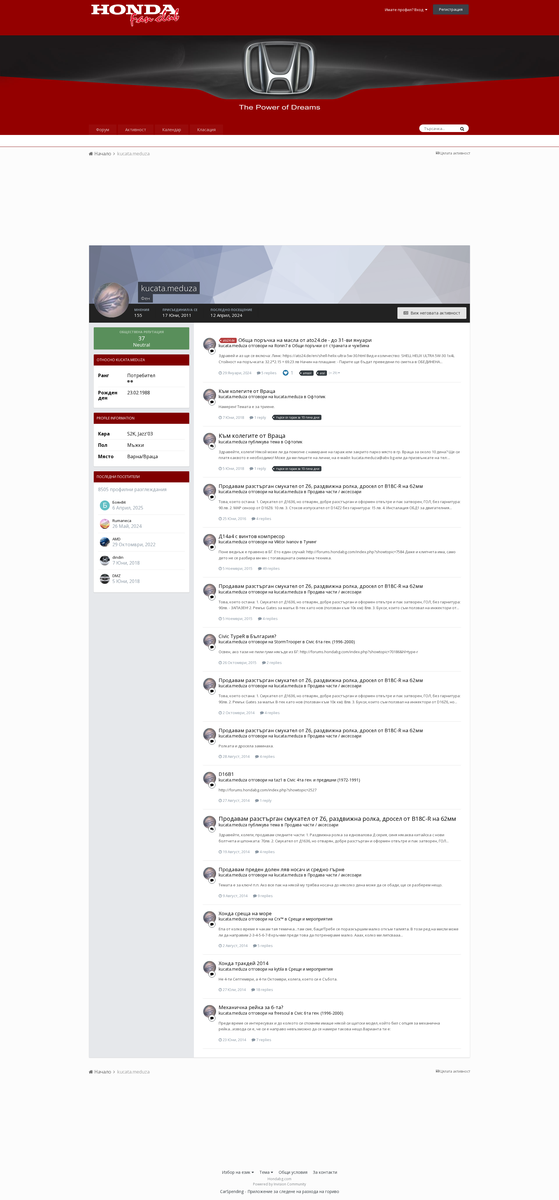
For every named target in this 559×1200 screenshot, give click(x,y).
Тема (265, 1172)
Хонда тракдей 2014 (243, 963)
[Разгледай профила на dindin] (105, 560)
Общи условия (293, 1172)
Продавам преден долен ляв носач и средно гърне (281, 869)
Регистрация (451, 9)
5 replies (269, 372)
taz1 (278, 780)
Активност (135, 129)
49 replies (271, 568)
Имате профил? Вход (405, 9)
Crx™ (279, 919)
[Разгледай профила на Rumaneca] (105, 524)
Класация (206, 129)
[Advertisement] (279, 204)
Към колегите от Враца (247, 391)
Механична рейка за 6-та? (251, 1007)
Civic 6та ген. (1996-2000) (330, 641)
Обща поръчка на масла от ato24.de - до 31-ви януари (305, 340)
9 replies (265, 895)
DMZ (116, 575)
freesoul (282, 1013)
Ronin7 (280, 345)
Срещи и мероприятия (310, 919)
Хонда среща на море (245, 913)
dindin (117, 557)
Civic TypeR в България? (247, 636)
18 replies (264, 989)
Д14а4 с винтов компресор (252, 536)
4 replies (263, 518)
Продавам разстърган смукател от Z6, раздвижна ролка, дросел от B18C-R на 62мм (321, 486)
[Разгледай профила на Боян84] (105, 505)
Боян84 (118, 502)
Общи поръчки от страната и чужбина (330, 345)
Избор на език (237, 1172)
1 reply (259, 417)
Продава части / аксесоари (334, 491)
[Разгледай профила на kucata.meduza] (209, 344)
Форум (102, 129)
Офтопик (316, 396)
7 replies (263, 1039)
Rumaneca (121, 520)
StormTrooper (287, 641)
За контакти (325, 1172)
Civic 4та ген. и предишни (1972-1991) (323, 780)
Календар (171, 129)
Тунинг (310, 541)
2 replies (274, 662)
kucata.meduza (233, 345)
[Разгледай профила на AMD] (105, 542)
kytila (279, 969)
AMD (116, 539)
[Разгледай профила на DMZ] (105, 579)
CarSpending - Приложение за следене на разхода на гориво (279, 1191)
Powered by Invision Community (279, 1184)
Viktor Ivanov (286, 541)
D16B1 (226, 774)
